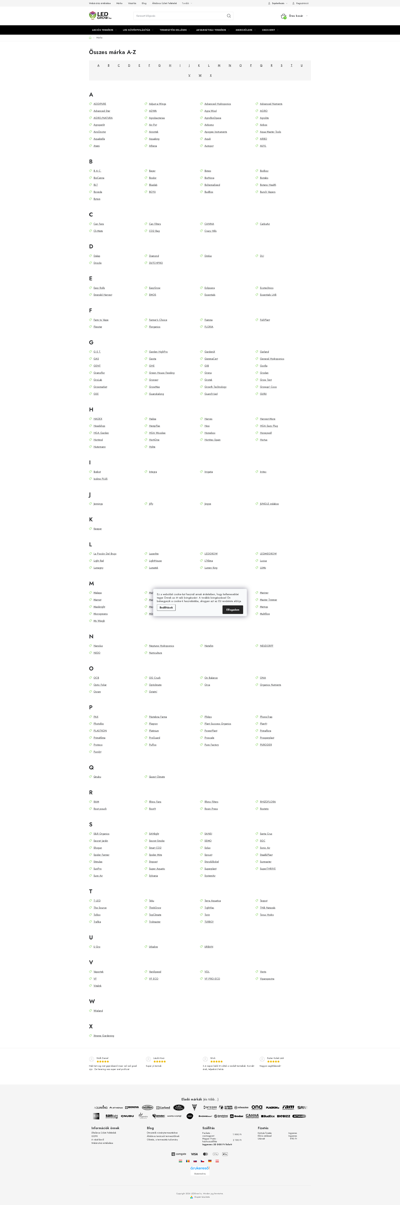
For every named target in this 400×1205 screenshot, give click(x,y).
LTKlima (209, 561)
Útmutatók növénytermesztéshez (162, 1133)
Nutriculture (155, 653)
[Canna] (258, 1116)
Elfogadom (232, 610)
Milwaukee (155, 614)
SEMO (208, 841)
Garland (264, 352)
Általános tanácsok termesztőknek (163, 1136)
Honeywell (266, 433)
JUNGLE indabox (269, 504)
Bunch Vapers (268, 192)
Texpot (264, 901)
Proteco (98, 745)
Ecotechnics (266, 288)
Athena (153, 146)
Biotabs (264, 178)
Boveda (98, 192)
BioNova (209, 178)
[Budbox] (273, 1116)
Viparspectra (267, 979)
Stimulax (98, 861)
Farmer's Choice (158, 320)
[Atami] (304, 1116)
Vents (263, 972)
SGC (262, 841)
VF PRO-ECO (212, 979)
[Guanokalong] (226, 1116)
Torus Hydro (267, 915)
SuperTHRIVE (268, 869)
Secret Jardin (101, 841)
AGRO (264, 111)
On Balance (211, 678)
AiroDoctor (100, 132)
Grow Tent (266, 380)
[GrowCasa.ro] (188, 1161)
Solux (207, 848)
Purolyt (97, 752)
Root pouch (100, 809)
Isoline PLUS (101, 479)
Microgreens (101, 614)
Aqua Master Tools (270, 132)
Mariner (264, 593)
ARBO (263, 139)
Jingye (208, 504)
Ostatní (153, 691)
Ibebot (97, 472)
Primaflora (265, 731)
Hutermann (100, 447)
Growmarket (100, 387)
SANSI (208, 834)
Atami (97, 146)
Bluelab (153, 185)
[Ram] (283, 1108)
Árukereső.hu (200, 1174)
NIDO (97, 653)
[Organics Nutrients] (148, 1116)
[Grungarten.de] (210, 1161)
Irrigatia (209, 472)
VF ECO (153, 979)
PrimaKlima (99, 738)
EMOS (152, 295)
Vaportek (99, 972)
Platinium (154, 731)
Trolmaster (155, 922)
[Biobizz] (289, 1116)
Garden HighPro (158, 352)
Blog (144, 3)
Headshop (99, 426)
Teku (151, 901)
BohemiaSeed (212, 185)
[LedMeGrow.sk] (195, 1161)
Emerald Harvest (103, 295)
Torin (207, 915)
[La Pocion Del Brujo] (220, 1108)
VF (95, 979)
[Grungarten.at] (217, 1161)
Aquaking (154, 139)
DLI (262, 256)
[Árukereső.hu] (200, 1169)
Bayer (152, 171)
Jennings (98, 504)
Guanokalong (156, 394)
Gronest (153, 380)
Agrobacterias (157, 118)
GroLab (98, 380)
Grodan (264, 373)
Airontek (153, 132)
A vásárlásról (97, 1140)
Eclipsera (210, 288)
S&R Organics (102, 834)
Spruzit (208, 855)
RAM (96, 802)
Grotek (208, 380)
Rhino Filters (211, 802)
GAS (96, 359)
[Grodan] (242, 1116)
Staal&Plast (266, 855)
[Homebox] (211, 1116)
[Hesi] (189, 1108)
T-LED (97, 901)
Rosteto (264, 809)
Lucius (263, 561)
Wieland (98, 1011)
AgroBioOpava (213, 118)
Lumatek (153, 568)
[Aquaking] (95, 1108)
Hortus (264, 440)
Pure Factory (212, 745)
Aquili (208, 139)
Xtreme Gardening (104, 1036)
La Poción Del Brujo (105, 554)
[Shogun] (101, 1116)
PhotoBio (99, 723)
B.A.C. (97, 171)
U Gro (97, 947)
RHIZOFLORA (268, 802)
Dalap (97, 256)
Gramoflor (99, 373)
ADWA (153, 111)
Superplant (211, 869)
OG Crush (155, 678)
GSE (96, 394)
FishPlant (265, 320)
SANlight (154, 834)
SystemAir (210, 876)
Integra (153, 472)
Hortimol (98, 440)
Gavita (152, 359)
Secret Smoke (157, 841)
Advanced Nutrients (271, 104)
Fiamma (209, 320)
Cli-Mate (98, 231)
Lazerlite (154, 554)
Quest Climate (157, 777)
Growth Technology (215, 387)
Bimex (208, 171)
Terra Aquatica (213, 901)
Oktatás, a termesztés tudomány (162, 1140)
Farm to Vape (101, 320)
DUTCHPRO (156, 263)
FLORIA (209, 327)
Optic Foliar (100, 685)
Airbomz (209, 125)
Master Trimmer (268, 600)
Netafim (209, 646)
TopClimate (155, 915)
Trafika (97, 922)
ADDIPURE (100, 104)
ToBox (97, 915)
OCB (96, 678)
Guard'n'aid (211, 394)
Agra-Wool (211, 111)
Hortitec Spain (213, 440)
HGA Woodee (157, 433)
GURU (263, 394)
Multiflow (265, 614)
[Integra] (204, 1108)
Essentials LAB (268, 295)
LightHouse (155, 561)
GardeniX (210, 352)
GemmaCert (211, 359)
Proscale (209, 738)
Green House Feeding (162, 373)
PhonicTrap (266, 717)
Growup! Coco (268, 387)
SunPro (98, 869)
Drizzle (98, 263)
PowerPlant (211, 731)
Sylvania (153, 876)
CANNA (209, 224)
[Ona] (251, 1108)
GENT (97, 366)
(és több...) (211, 1099)
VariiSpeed (155, 972)
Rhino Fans (155, 802)
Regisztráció (302, 3)
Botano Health (268, 185)
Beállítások (166, 607)
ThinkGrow (155, 908)
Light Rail (99, 561)
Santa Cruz (266, 834)
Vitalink (98, 986)
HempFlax (154, 426)
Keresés (229, 16)
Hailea (152, 419)
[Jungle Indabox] (195, 1116)
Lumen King (211, 568)
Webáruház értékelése (100, 3)
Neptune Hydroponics (161, 646)
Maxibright (99, 607)
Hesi (207, 426)
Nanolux (98, 646)
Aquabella (99, 139)
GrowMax (154, 387)
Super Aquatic (157, 869)
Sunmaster (265, 861)
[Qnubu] (133, 1116)
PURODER (266, 745)
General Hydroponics (272, 359)
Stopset (153, 861)
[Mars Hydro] (180, 1116)
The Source (100, 908)
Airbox (263, 125)
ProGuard (154, 738)
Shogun (98, 848)
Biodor (153, 178)
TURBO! (209, 922)
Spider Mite (155, 855)
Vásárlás (132, 3)
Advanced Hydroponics (218, 104)
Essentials (210, 295)
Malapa (98, 593)
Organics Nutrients (270, 685)
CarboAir (265, 224)
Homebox (210, 433)
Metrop (264, 607)
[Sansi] (298, 1108)
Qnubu (97, 777)
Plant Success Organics (218, 723)
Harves (208, 419)
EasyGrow (154, 288)
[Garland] (158, 1108)
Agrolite (264, 118)
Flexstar (98, 327)
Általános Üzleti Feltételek (164, 3)
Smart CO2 (155, 848)
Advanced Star (102, 111)
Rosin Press (211, 809)
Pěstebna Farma (158, 717)
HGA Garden (101, 433)
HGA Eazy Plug (269, 426)
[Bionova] (126, 1108)
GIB (207, 366)
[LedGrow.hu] (180, 1161)
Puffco (153, 745)
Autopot (209, 146)
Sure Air (98, 876)
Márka (119, 3)
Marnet (97, 600)
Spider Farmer (101, 855)
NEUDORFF (266, 646)
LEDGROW (211, 554)
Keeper (98, 529)
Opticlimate (155, 685)
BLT (96, 185)
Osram (97, 691)
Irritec (263, 472)
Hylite (152, 447)
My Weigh (99, 621)
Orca (207, 685)
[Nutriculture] (164, 1116)
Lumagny (98, 568)
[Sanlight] (117, 1116)
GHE (152, 366)
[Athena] (111, 1108)
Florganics (154, 327)
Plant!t (263, 723)
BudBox (209, 192)
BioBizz (264, 171)
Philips (208, 717)
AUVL (263, 146)
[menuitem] (104, 30)
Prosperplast (267, 738)
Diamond (154, 256)
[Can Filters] (142, 1108)
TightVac (209, 908)
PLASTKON (100, 731)
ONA (263, 678)
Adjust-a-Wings (157, 104)
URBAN (209, 947)
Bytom (97, 199)
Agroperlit (99, 125)
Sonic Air (265, 848)
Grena (208, 373)
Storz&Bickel (212, 861)
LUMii (263, 568)
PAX (96, 717)
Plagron (153, 723)
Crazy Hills (211, 231)
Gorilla (263, 366)
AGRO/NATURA (103, 118)
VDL (207, 972)
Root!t (152, 809)
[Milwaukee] (236, 1108)
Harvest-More (267, 419)
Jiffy (151, 504)
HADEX (98, 419)
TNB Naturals (267, 908)
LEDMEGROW (268, 554)
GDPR (94, 1136)
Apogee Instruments (216, 132)
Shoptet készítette (202, 1197)
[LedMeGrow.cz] (202, 1161)
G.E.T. (97, 352)
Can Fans (99, 224)
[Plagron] (267, 1108)
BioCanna (99, 178)
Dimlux (208, 256)
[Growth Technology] (173, 1108)
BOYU (152, 192)
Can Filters (155, 224)
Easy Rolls (99, 288)
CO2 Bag (154, 231)
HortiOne (154, 440)
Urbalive (153, 947)
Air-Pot (153, 125)
